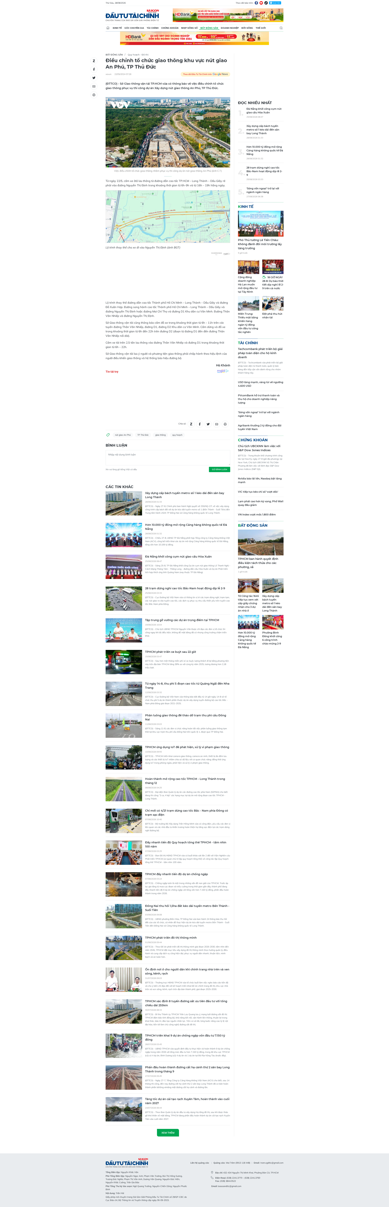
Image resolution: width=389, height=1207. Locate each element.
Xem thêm (168, 1132)
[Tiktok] (266, 3)
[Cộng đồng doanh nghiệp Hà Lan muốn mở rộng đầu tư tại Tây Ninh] (248, 267)
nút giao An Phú (123, 435)
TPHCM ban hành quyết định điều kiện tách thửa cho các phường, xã (258, 563)
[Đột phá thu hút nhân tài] (273, 303)
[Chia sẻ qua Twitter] (93, 77)
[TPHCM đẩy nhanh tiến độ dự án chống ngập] (124, 884)
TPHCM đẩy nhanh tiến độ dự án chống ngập (176, 874)
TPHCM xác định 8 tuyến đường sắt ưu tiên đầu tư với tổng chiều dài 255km (186, 1003)
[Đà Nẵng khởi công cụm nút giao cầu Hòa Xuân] (124, 567)
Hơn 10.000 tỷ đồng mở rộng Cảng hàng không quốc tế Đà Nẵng (186, 527)
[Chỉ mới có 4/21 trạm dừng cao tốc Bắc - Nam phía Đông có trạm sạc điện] (124, 821)
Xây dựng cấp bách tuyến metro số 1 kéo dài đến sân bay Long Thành (184, 495)
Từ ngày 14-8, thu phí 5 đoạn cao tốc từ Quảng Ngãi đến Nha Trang (187, 685)
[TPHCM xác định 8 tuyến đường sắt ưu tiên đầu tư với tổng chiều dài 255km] (124, 1011)
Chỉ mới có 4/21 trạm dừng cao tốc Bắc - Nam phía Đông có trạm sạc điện (186, 812)
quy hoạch (177, 435)
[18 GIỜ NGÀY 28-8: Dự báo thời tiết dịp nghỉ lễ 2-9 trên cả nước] (273, 267)
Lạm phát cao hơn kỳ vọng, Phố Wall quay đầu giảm (260, 503)
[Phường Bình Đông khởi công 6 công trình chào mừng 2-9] (273, 622)
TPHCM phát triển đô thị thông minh (171, 937)
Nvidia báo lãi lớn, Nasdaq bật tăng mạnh (260, 480)
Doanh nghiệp (230, 28)
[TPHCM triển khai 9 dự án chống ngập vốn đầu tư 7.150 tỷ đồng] (124, 1046)
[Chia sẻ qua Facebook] (93, 69)
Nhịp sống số (189, 28)
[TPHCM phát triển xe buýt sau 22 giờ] (124, 662)
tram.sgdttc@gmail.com (271, 1162)
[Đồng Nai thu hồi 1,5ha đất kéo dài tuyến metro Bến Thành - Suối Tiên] (124, 916)
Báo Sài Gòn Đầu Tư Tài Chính (132, 15)
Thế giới (261, 28)
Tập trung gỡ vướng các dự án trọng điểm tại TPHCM (182, 620)
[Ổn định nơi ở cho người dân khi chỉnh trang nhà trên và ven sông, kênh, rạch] (124, 980)
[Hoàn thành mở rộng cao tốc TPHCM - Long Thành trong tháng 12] (124, 789)
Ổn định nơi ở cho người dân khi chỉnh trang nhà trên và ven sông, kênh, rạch (187, 971)
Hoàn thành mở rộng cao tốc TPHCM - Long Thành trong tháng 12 (185, 781)
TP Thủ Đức (143, 435)
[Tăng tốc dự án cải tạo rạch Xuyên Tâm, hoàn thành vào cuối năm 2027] (124, 1109)
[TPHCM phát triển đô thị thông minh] (124, 948)
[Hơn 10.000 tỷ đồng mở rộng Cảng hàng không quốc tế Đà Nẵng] (124, 535)
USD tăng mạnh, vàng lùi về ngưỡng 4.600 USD (260, 384)
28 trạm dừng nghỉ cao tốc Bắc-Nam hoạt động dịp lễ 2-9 (185, 588)
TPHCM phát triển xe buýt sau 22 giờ (170, 652)
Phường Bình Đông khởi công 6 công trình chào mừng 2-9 (272, 638)
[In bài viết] (93, 94)
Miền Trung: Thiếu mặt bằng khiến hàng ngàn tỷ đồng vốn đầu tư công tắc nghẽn (248, 323)
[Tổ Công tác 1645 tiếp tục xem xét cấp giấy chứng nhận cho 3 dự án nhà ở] (248, 585)
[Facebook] (256, 3)
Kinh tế (117, 28)
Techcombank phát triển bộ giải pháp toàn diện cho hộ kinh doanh (260, 353)
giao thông (160, 435)
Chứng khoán (169, 28)
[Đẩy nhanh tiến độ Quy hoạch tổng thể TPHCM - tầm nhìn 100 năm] (124, 852)
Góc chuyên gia (134, 28)
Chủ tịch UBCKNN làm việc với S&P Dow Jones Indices (259, 448)
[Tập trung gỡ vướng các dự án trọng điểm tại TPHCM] (124, 630)
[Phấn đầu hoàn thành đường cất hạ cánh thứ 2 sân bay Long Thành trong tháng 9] (124, 1077)
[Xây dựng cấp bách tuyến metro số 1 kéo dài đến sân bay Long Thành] (124, 503)
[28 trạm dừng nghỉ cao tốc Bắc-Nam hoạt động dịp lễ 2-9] (124, 598)
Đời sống (247, 28)
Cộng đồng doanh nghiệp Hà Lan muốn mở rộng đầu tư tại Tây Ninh (247, 284)
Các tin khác (119, 487)
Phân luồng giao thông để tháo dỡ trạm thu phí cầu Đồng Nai (185, 717)
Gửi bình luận (219, 469)
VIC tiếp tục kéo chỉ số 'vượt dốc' (258, 491)
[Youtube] (261, 3)
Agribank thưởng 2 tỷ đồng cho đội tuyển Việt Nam (259, 427)
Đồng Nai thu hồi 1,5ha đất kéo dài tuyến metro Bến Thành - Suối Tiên (187, 908)
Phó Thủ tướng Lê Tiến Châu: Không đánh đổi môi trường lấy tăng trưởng (260, 244)
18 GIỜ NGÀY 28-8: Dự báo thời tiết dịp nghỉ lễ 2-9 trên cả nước (273, 283)
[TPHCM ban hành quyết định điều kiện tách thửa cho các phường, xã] (261, 542)
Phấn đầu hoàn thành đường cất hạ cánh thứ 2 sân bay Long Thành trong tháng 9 (187, 1069)
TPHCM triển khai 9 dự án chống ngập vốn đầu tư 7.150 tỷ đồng (185, 1037)
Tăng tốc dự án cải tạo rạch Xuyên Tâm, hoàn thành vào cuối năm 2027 (187, 1101)
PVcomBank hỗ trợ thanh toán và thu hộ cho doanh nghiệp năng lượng (259, 399)
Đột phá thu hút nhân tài (272, 315)
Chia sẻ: (182, 423)
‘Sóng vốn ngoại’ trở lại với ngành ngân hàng (262, 190)
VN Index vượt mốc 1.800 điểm (257, 514)
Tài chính (152, 28)
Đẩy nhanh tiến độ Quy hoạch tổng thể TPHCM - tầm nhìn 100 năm (185, 844)
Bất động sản (209, 28)
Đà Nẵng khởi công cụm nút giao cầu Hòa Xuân (178, 556)
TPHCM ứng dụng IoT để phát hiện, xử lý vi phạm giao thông (187, 747)
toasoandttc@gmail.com (229, 1186)
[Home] (108, 28)
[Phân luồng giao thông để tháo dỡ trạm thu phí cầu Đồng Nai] (124, 725)
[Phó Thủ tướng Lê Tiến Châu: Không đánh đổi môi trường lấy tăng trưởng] (261, 224)
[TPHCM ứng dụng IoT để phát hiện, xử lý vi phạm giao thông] (124, 757)
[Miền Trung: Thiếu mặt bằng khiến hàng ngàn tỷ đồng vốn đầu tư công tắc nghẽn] (248, 303)
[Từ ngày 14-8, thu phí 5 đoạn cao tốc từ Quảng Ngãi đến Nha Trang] (124, 694)
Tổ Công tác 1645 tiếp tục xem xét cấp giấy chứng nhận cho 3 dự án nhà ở (248, 603)
